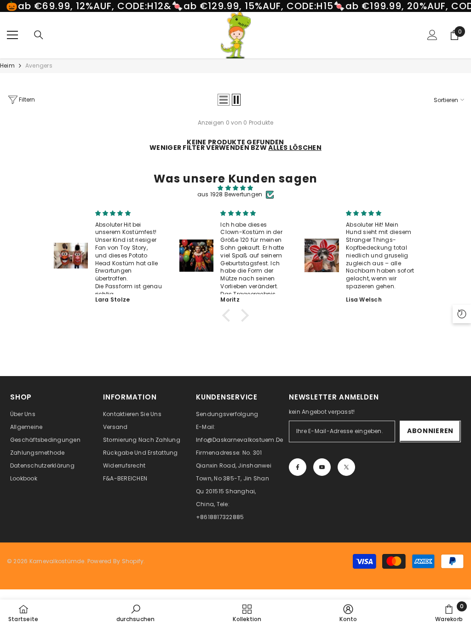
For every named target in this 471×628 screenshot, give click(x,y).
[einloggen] (432, 35)
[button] (224, 100)
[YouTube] (322, 467)
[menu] (12, 34)
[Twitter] (346, 467)
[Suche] (38, 34)
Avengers (38, 65)
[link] (135, 613)
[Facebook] (297, 467)
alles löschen (295, 147)
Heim (7, 66)
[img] (235, 188)
